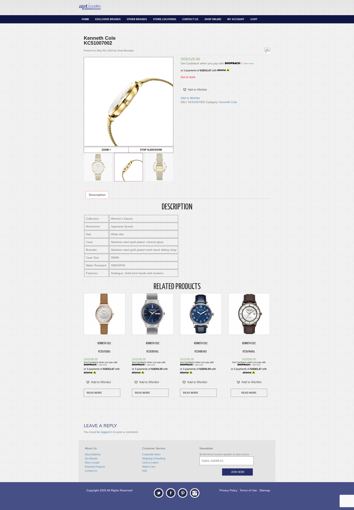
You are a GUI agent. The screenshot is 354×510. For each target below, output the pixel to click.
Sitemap (264, 490)
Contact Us (190, 19)
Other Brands (137, 19)
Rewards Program (95, 466)
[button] (195, 89)
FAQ (144, 470)
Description (97, 195)
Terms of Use (248, 490)
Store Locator (92, 462)
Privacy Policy (228, 490)
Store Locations (164, 19)
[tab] (97, 195)
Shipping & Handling (153, 458)
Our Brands (91, 458)
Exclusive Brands (108, 19)
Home (85, 19)
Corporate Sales (151, 454)
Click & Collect (150, 462)
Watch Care (148, 466)
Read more (94, 392)
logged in (107, 432)
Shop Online (212, 19)
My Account (235, 19)
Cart (253, 19)
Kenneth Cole (228, 102)
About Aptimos (93, 454)
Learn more (248, 63)
